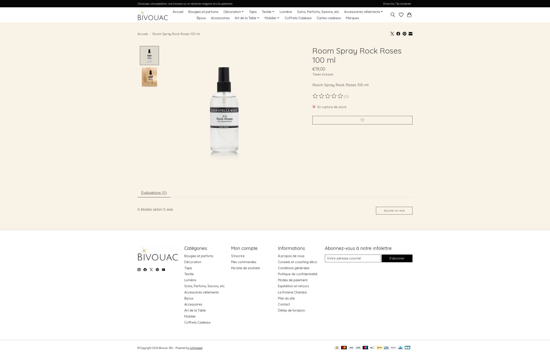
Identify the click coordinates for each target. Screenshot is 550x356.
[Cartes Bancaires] (407, 348)
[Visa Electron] (386, 348)
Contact (284, 304)
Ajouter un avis (394, 210)
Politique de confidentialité (297, 274)
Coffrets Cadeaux (298, 18)
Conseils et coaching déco (297, 262)
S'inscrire (237, 256)
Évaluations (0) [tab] (154, 192)
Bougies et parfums (203, 12)
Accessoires (220, 18)
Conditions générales (293, 268)
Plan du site (286, 298)
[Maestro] (365, 348)
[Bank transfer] (358, 348)
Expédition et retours (293, 286)
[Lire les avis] (328, 96)
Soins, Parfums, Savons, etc (318, 12)
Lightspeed (196, 348)
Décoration (192, 262)
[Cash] (337, 348)
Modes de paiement (292, 280)
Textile (189, 274)
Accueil (178, 12)
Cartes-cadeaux (329, 18)
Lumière (286, 12)
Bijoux (201, 18)
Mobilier (190, 316)
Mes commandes (243, 262)
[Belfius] (393, 348)
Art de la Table (195, 310)
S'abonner (397, 258)
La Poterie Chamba (292, 292)
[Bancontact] (372, 348)
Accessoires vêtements (201, 292)
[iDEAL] (379, 348)
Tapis (253, 12)
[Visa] (351, 348)
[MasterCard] (344, 348)
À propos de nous (291, 256)
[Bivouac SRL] (153, 15)
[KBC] (400, 348)
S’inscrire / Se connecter (397, 3)
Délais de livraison (291, 310)
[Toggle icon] (393, 15)
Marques (352, 18)
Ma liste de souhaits (245, 268)
